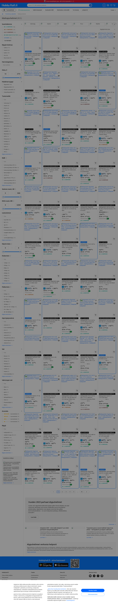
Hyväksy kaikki (93, 590)
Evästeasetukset (92, 594)
